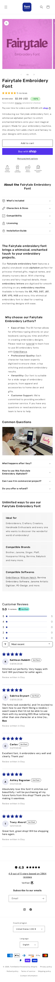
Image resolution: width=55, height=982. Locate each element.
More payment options (27, 158)
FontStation (15, 967)
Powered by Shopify (28, 967)
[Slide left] (21, 74)
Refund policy (12, 971)
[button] (6, 7)
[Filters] (5, 644)
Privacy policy (46, 967)
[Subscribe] (43, 898)
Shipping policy (44, 971)
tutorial (30, 343)
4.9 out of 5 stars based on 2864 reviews (27, 875)
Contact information (28, 976)
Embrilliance (20, 351)
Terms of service (28, 971)
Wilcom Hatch (28, 577)
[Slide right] (34, 74)
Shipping (18, 103)
